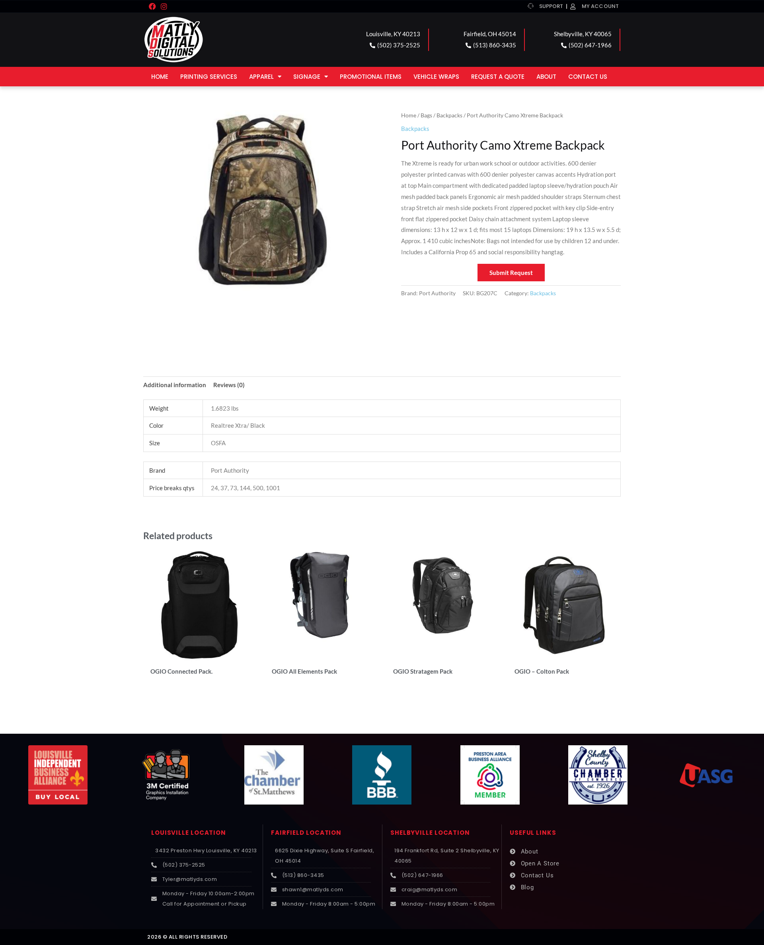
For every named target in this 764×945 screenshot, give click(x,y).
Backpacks (449, 115)
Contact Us (587, 76)
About (546, 76)
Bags (426, 115)
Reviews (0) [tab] (229, 384)
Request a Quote (497, 76)
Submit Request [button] (511, 272)
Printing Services (208, 76)
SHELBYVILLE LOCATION (430, 832)
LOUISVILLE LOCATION (188, 832)
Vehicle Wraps (436, 76)
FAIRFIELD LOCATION (306, 832)
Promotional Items (370, 76)
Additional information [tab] (174, 384)
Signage (306, 76)
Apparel (261, 76)
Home (159, 76)
